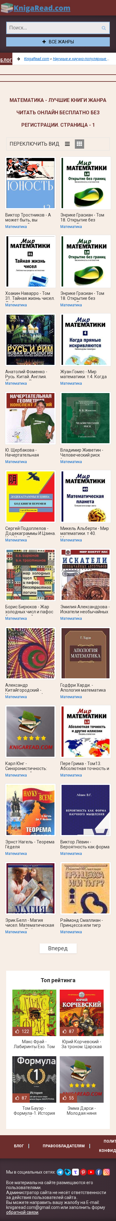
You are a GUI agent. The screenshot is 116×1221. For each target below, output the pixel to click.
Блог (6, 60)
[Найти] (103, 28)
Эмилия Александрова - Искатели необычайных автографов (85, 609)
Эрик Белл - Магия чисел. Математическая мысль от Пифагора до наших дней (29, 923)
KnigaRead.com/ (35, 7)
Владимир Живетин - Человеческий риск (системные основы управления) (81, 453)
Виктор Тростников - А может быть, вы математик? (28, 218)
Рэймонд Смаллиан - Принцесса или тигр (81, 923)
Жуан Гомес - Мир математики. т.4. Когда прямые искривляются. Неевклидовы (83, 374)
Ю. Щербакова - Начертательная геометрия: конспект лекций (26, 453)
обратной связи (22, 1212)
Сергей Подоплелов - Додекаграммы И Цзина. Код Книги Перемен (30, 531)
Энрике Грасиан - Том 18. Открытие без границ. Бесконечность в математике (84, 218)
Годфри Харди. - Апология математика (83, 688)
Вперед (58, 948)
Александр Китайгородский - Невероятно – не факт (28, 688)
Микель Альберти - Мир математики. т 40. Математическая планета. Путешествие (84, 531)
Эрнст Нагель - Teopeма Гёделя (29, 844)
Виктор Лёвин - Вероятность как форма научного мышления (85, 845)
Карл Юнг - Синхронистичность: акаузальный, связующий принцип (26, 766)
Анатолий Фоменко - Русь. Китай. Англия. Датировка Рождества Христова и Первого (28, 374)
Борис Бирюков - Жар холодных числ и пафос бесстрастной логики (29, 609)
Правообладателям (64, 1146)
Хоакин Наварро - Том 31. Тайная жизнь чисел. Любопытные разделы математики (30, 296)
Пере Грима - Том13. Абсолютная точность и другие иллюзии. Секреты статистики (84, 766)
